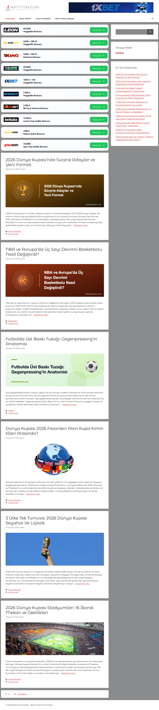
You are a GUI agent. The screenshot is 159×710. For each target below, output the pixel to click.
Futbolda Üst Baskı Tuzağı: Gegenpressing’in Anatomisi (51, 341)
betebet (120, 53)
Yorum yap (13, 234)
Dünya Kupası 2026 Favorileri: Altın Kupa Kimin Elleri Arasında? (54, 431)
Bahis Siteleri (25, 18)
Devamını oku (81, 225)
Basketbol (12, 321)
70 (15, 694)
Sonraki (23, 694)
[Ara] (150, 32)
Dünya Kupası (14, 231)
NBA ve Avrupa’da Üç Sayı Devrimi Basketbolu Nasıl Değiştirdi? (54, 252)
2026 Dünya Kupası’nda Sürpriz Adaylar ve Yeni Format (50, 162)
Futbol (11, 411)
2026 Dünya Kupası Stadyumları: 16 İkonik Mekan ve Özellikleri (49, 610)
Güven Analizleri (43, 18)
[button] (152, 18)
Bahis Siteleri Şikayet (64, 18)
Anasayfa (10, 18)
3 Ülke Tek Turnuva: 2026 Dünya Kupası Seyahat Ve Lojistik (46, 520)
